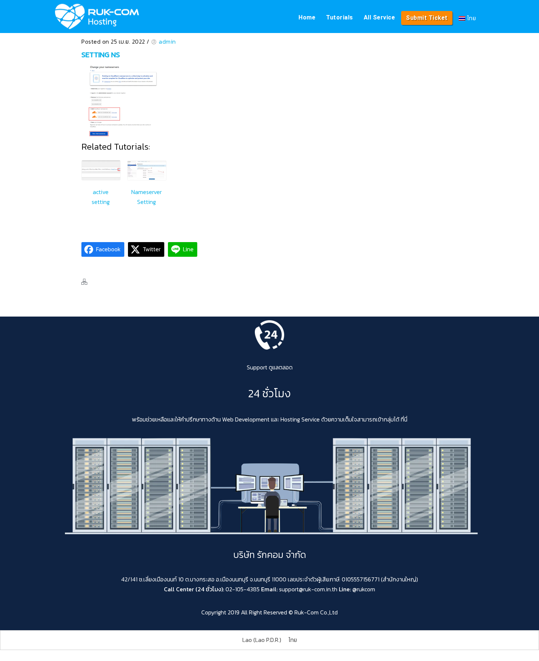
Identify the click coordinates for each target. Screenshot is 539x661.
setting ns (100, 54)
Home (306, 17)
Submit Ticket (427, 17)
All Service (379, 17)
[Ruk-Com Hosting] (97, 16)
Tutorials (339, 17)
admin (167, 41)
